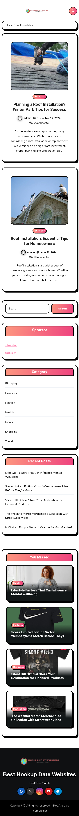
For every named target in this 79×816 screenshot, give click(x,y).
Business (11, 393)
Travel (9, 441)
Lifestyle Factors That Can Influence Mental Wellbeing (39, 592)
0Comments (41, 123)
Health (9, 412)
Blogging (11, 383)
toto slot (10, 353)
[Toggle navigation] (4, 11)
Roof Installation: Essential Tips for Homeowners (39, 241)
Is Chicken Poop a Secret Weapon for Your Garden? (38, 527)
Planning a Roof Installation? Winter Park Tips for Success (39, 107)
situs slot (11, 345)
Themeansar (39, 811)
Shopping (11, 432)
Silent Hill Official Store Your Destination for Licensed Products (37, 676)
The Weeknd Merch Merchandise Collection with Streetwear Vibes (36, 718)
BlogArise (58, 806)
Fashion (10, 403)
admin (27, 118)
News (9, 422)
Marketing (19, 709)
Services (39, 96)
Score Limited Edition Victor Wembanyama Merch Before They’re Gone (38, 636)
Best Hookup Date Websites (39, 774)
